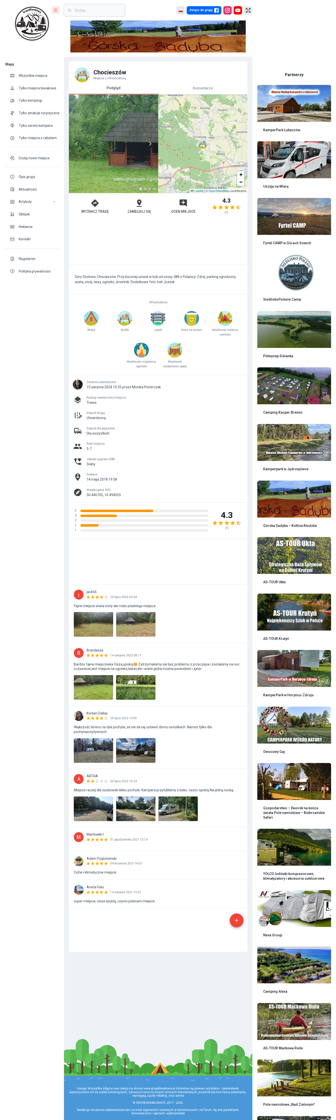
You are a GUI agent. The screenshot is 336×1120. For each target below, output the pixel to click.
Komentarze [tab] (203, 88)
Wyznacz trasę (95, 211)
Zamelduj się (139, 211)
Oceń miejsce (183, 211)
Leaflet (198, 191)
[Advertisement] (158, 242)
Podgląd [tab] (114, 88)
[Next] (150, 144)
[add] (237, 920)
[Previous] (77, 144)
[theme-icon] (14, 75)
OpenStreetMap (219, 191)
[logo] (32, 23)
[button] (32, 202)
